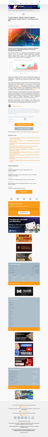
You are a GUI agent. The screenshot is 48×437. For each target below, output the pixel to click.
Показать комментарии (24, 124)
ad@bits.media (25, 414)
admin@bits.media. (24, 427)
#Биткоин (17, 116)
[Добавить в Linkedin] (23, 14)
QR (33, 430)
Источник (11, 121)
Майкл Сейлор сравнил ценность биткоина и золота (20, 147)
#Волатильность (23, 116)
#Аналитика (16, 117)
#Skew (30, 117)
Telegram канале (34, 131)
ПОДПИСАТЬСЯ (23, 212)
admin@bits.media (24, 406)
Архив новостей (24, 432)
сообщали (35, 88)
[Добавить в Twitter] (18, 14)
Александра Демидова (16, 106)
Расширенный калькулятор (14, 283)
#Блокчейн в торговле (24, 117)
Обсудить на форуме (24, 128)
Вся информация (12, 387)
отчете (20, 52)
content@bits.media (25, 411)
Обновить (11, 329)
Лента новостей (13, 166)
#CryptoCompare (31, 116)
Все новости (24, 191)
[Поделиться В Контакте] (26, 14)
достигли (20, 86)
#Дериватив (10, 117)
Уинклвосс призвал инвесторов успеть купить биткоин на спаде (23, 146)
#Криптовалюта (11, 116)
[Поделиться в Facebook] (15, 14)
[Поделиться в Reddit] (29, 14)
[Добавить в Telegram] (21, 14)
